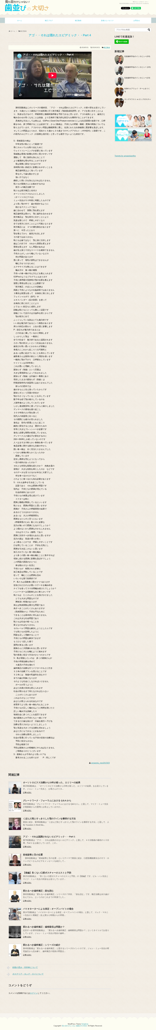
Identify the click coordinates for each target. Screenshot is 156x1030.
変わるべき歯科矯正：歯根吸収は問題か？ (44, 927)
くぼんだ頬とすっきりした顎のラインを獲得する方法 (49, 818)
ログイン (34, 993)
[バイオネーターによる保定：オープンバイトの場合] (14, 920)
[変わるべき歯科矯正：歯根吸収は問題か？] (14, 938)
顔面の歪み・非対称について (25, 967)
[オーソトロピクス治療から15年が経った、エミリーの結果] (14, 793)
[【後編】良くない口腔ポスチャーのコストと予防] (14, 884)
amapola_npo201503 (100, 763)
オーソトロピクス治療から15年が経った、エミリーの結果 (51, 782)
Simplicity (84, 1024)
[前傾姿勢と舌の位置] (14, 866)
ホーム (19, 20)
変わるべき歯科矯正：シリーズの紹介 (41, 945)
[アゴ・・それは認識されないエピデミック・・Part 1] (14, 848)
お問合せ (136, 20)
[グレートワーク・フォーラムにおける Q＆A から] (14, 812)
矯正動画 (78, 20)
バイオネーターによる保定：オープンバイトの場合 (48, 909)
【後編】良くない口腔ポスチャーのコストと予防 (47, 873)
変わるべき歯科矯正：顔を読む (38, 891)
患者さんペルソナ (107, 20)
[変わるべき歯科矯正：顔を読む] (14, 902)
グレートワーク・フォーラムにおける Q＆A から (47, 800)
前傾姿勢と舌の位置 (33, 854)
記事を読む (27, 792)
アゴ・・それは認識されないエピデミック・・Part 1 (49, 836)
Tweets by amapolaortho (125, 156)
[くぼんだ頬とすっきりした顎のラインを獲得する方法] (14, 830)
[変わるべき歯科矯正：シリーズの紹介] (14, 956)
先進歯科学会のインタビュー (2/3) (137, 67)
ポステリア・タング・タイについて (28, 974)
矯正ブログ (49, 20)
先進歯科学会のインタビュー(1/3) (137, 78)
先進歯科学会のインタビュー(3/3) (137, 56)
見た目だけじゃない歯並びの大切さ (74, 1026)
